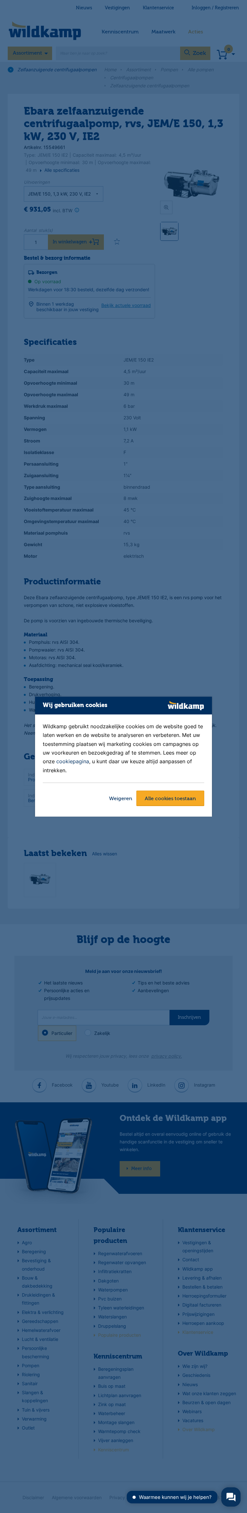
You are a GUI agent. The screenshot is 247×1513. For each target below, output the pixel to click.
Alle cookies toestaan (170, 798)
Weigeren (120, 798)
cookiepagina (72, 761)
